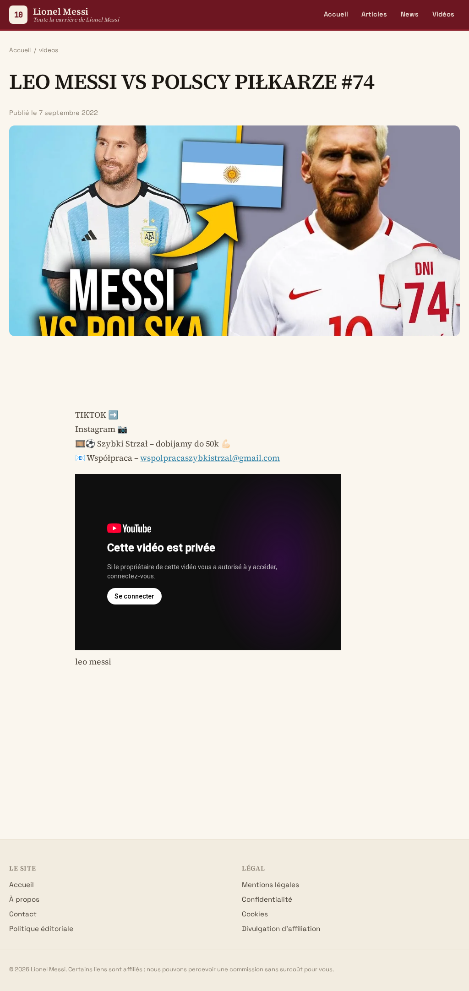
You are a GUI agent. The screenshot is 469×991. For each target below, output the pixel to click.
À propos (24, 899)
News (410, 14)
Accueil (336, 14)
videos (48, 50)
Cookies (255, 913)
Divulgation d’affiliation (281, 928)
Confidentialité (267, 899)
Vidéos (443, 14)
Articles (374, 14)
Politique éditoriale (41, 928)
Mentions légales (270, 884)
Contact (23, 913)
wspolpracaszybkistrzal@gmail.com (210, 457)
